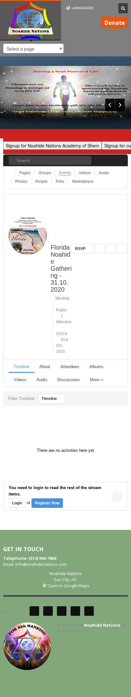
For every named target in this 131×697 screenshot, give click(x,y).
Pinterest (61, 611)
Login (17, 503)
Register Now (47, 503)
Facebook (48, 611)
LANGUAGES (82, 8)
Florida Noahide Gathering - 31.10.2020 (61, 268)
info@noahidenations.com (40, 564)
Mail (89, 611)
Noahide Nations (102, 625)
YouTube (75, 611)
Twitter (34, 611)
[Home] (11, 173)
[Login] (118, 160)
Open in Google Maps (67, 585)
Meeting (61, 298)
